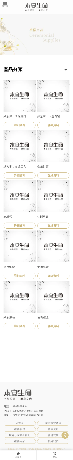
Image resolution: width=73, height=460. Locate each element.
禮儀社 (10, 448)
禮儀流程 (53, 429)
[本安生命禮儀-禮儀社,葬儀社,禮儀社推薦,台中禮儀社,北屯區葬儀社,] (36, 7)
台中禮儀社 (21, 448)
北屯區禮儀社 (34, 448)
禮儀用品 (19, 441)
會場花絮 (53, 435)
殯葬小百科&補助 (19, 435)
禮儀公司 (47, 448)
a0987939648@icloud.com (28, 411)
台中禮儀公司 (59, 448)
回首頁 (20, 423)
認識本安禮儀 (53, 423)
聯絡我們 (53, 441)
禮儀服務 (19, 429)
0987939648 (20, 406)
